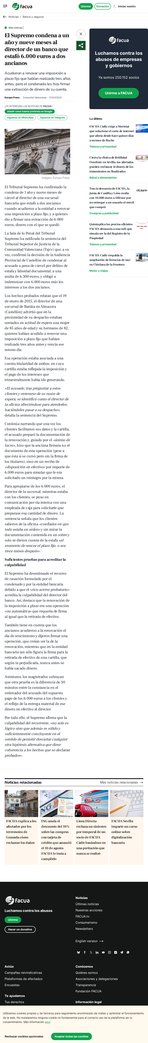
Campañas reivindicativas (23, 973)
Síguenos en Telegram (52, 117)
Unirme (86, 6)
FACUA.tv (82, 916)
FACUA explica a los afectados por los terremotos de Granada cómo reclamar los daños (21, 832)
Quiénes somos (87, 973)
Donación (102, 6)
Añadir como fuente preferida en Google (29, 111)
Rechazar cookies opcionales (24, 1036)
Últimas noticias (87, 904)
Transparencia (86, 985)
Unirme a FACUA (118, 93)
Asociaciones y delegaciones (97, 979)
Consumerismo (86, 922)
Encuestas (12, 985)
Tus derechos (14, 1002)
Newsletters (84, 929)
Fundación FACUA (89, 991)
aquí (47, 1022)
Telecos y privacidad (102, 146)
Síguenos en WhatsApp (20, 117)
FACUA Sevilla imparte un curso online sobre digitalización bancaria (124, 832)
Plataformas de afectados (23, 979)
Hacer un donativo (20, 929)
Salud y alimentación (103, 177)
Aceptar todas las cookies (71, 1036)
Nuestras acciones (89, 910)
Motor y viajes (98, 270)
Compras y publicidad (104, 213)
